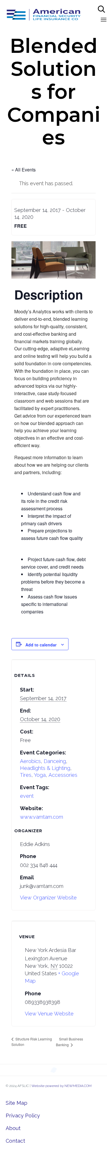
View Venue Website (49, 1014)
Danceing (55, 761)
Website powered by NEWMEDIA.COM (61, 1086)
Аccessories (63, 775)
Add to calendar (40, 645)
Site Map (16, 1103)
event (27, 796)
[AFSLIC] (43, 14)
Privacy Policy (23, 1116)
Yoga (40, 775)
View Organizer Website (48, 898)
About (13, 1128)
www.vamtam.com (41, 817)
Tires (25, 775)
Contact (15, 1141)
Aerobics (30, 761)
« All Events (23, 169)
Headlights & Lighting (45, 768)
